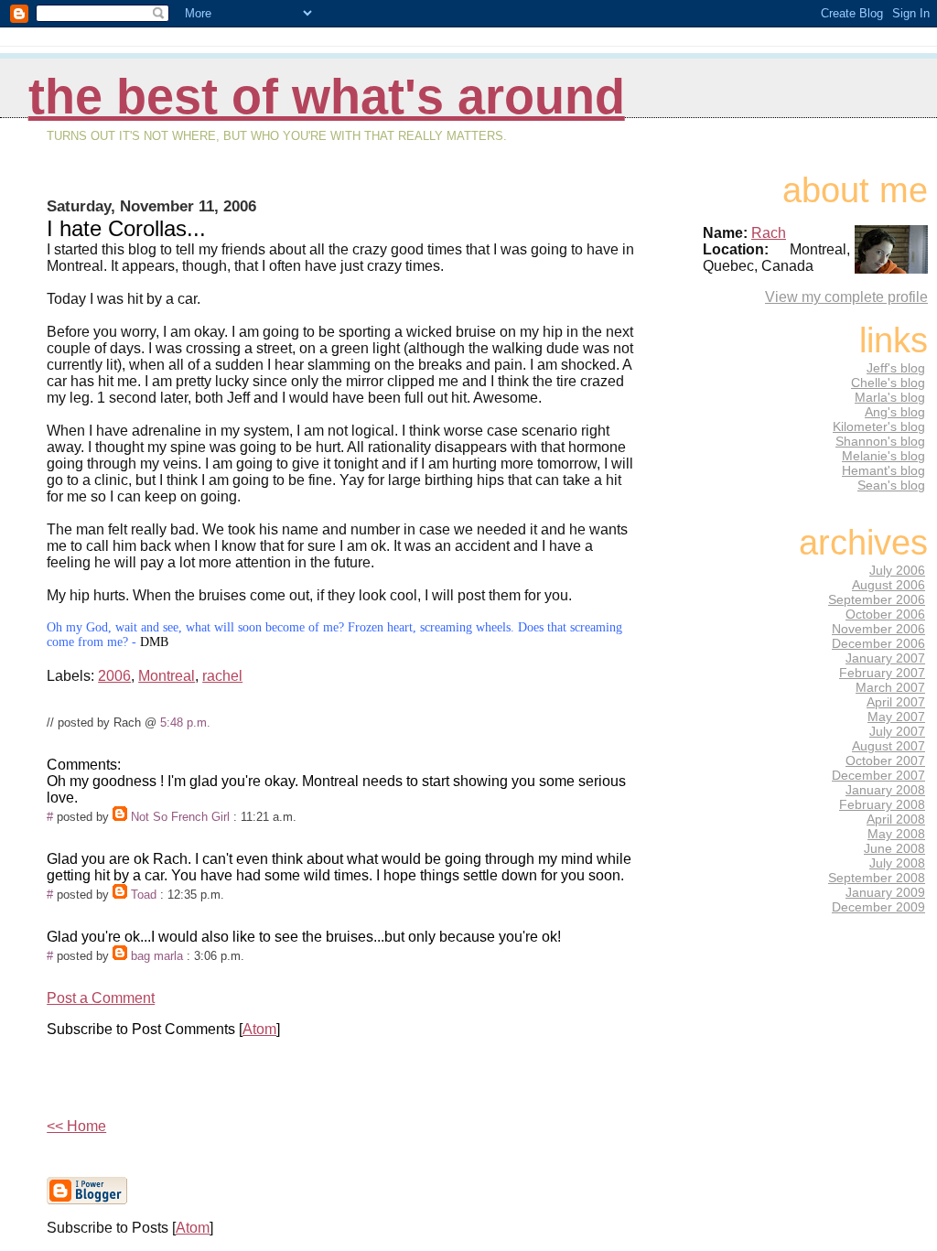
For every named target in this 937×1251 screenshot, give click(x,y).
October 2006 (885, 614)
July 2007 (897, 731)
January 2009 (885, 892)
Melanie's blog (883, 455)
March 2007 (890, 687)
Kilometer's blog (879, 426)
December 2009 (878, 907)
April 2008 (896, 819)
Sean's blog (891, 485)
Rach (768, 233)
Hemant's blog (883, 470)
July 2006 (897, 570)
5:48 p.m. (185, 722)
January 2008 (885, 789)
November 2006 (878, 628)
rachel (222, 676)
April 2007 (896, 702)
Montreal (166, 676)
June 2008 (894, 848)
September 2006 (876, 599)
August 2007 (888, 746)
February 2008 (882, 804)
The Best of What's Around (326, 96)
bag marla (157, 956)
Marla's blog (890, 397)
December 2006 (878, 643)
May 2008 (896, 833)
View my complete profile (846, 297)
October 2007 (885, 760)
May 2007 (896, 716)
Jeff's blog (896, 368)
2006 (114, 676)
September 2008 (876, 877)
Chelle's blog (888, 382)
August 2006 (888, 584)
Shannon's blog (880, 441)
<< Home (76, 1126)
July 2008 (897, 863)
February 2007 (882, 672)
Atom (259, 1029)
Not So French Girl (180, 817)
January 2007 (885, 658)
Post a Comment (101, 998)
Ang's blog (895, 411)
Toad (143, 894)
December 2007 (878, 775)
